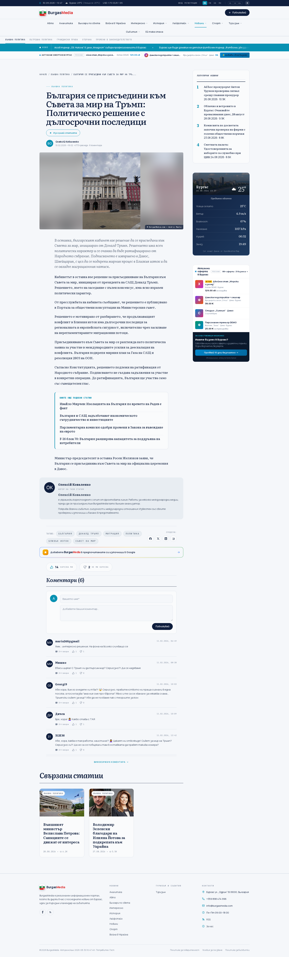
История (158, 23)
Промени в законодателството (114, 39)
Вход (180, 3)
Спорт (216, 23)
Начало (43, 74)
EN (210, 3)
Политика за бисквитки (237, 950)
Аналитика (66, 23)
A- (230, 3)
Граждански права (67, 39)
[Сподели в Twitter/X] (158, 538)
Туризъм (234, 23)
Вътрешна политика (41, 39)
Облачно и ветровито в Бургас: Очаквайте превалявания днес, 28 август (224, 110)
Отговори (64, 651)
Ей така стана (154, 31)
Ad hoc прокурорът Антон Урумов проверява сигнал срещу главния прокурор (222, 91)
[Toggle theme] (247, 3)
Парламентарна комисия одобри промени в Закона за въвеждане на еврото (111, 429)
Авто (50, 23)
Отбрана (87, 39)
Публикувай (162, 626)
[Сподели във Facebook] (150, 538)
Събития (131, 31)
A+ (239, 3)
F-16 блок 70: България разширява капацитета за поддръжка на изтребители (110, 441)
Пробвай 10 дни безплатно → (221, 352)
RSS (208, 919)
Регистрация (190, 3)
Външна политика (15, 39)
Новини (199, 23)
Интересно (138, 23)
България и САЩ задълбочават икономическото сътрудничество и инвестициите (98, 418)
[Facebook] (42, 912)
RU (220, 3)
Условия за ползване (212, 950)
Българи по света (89, 23)
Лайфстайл (179, 23)
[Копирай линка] (173, 538)
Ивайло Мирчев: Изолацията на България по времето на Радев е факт (110, 406)
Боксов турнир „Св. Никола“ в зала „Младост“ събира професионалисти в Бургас (75, 47)
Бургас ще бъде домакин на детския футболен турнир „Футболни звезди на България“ (186, 47)
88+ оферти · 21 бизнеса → (235, 271)
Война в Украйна (115, 23)
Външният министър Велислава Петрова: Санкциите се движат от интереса (61, 833)
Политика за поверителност (184, 950)
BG (205, 3)
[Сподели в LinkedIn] (166, 538)
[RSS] (50, 912)
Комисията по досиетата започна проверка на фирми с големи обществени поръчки (224, 129)
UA (215, 3)
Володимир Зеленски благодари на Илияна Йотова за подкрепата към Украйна (109, 835)
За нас (209, 926)
